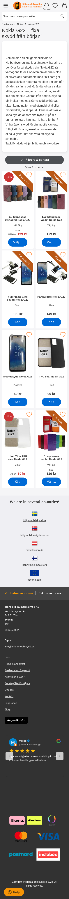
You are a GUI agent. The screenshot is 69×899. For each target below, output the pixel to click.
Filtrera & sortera (37, 159)
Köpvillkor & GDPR (15, 676)
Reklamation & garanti (17, 670)
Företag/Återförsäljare (17, 683)
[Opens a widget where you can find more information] (14, 892)
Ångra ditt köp (16, 720)
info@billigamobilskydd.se (20, 646)
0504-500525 (12, 629)
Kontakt (9, 696)
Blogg (8, 709)
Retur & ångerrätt (15, 663)
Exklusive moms (49, 593)
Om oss (9, 689)
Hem (7, 657)
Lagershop (11, 702)
